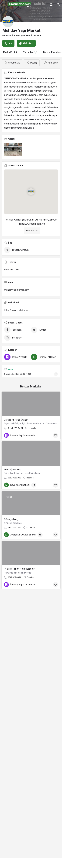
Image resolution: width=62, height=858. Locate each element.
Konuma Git (32, 230)
